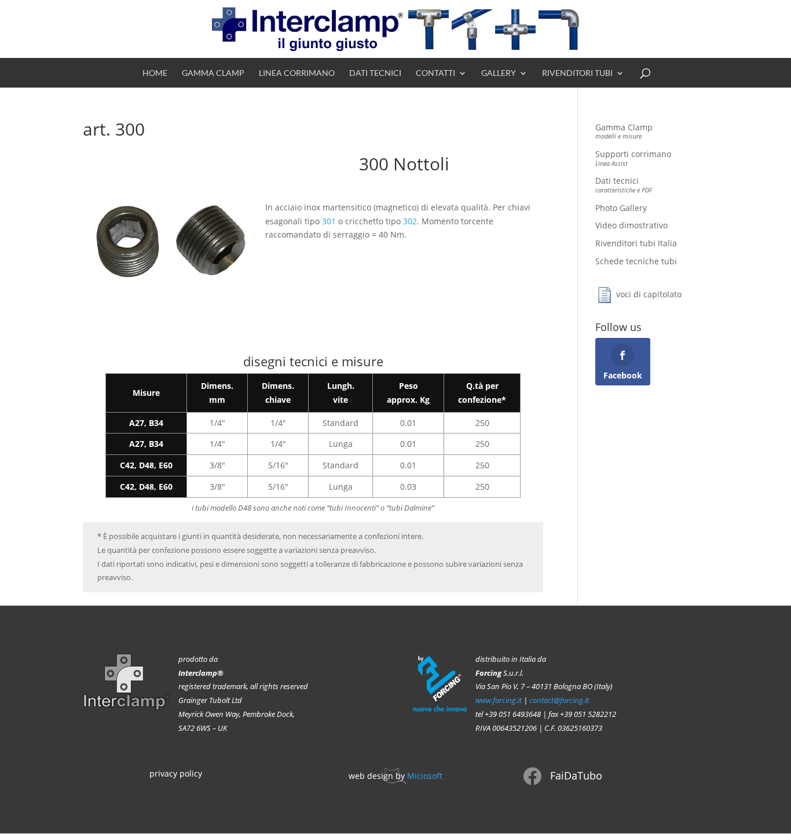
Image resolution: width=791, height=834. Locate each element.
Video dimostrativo (631, 225)
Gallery (498, 73)
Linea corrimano (297, 73)
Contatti (435, 73)
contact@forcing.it (559, 700)
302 (410, 221)
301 (329, 221)
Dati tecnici (375, 73)
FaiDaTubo (576, 775)
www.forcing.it (498, 700)
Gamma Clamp (213, 73)
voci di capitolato (649, 294)
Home (154, 73)
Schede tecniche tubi (636, 261)
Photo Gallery (621, 207)
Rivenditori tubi (577, 73)
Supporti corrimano (633, 157)
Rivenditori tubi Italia (636, 243)
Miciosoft (424, 775)
